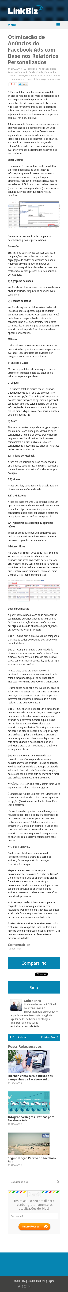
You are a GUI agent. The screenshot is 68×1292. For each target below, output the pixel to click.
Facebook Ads (36, 72)
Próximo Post (48, 1037)
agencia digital (49, 68)
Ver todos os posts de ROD (26, 1026)
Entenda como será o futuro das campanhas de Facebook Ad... (30, 1077)
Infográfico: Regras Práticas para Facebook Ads (31, 1118)
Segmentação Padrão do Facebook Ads (32, 1159)
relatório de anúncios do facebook (42, 75)
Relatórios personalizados (47, 79)
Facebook (32, 68)
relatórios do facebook (20, 79)
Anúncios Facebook (17, 72)
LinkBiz (20, 75)
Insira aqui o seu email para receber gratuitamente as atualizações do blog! (34, 1204)
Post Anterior (19, 1037)
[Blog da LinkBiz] (25, 12)
